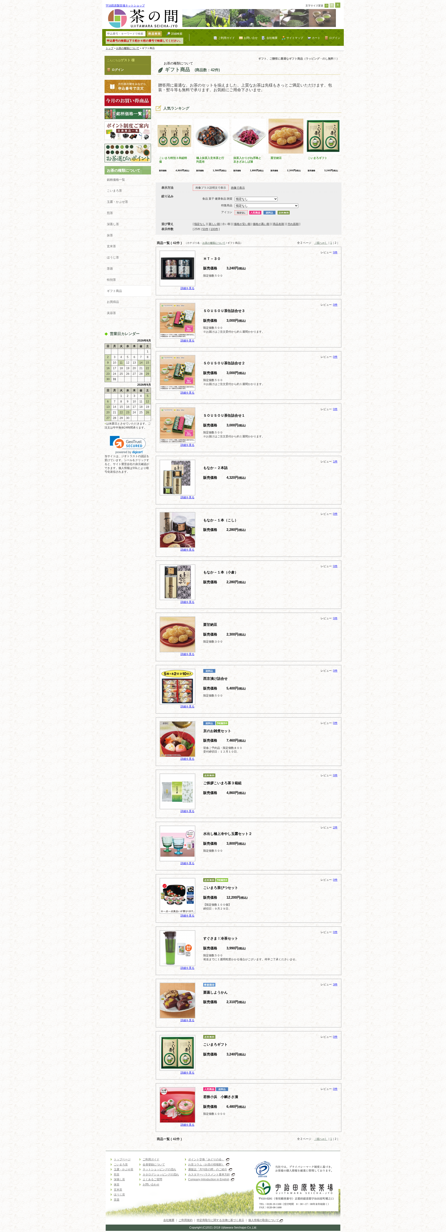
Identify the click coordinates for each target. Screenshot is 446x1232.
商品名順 (278, 224)
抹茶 (110, 235)
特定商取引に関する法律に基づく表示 (220, 1220)
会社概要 (272, 37)
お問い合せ (251, 37)
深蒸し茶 (113, 224)
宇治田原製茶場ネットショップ (125, 5)
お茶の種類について (127, 48)
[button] (128, 444)
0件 (335, 252)
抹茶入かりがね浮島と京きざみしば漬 (247, 159)
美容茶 (111, 313)
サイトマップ (294, 37)
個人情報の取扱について (264, 1220)
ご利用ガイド (226, 37)
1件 (335, 461)
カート (316, 37)
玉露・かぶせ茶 (117, 202)
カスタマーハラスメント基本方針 (209, 1174)
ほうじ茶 (113, 257)
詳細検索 (176, 33)
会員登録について (154, 1164)
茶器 (110, 268)
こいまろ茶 (114, 190)
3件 (335, 984)
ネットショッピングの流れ (159, 1169)
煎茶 (110, 213)
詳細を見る (187, 288)
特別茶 (111, 279)
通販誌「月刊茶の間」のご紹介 (207, 1169)
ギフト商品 (114, 291)
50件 (205, 229)
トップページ (122, 1159)
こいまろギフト (317, 158)
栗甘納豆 (276, 158)
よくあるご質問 (152, 1179)
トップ (109, 48)
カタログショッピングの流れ (161, 1174)
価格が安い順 (242, 224)
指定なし (199, 224)
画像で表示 (238, 187)
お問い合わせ (151, 1184)
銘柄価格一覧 (116, 179)
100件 (214, 229)
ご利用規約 (186, 1220)
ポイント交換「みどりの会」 (206, 1159)
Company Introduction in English (208, 1179)
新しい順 (214, 224)
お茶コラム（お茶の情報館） (206, 1164)
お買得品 (113, 302)
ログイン (334, 37)
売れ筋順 (293, 224)
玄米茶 (111, 246)
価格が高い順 (261, 224)
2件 (335, 827)
